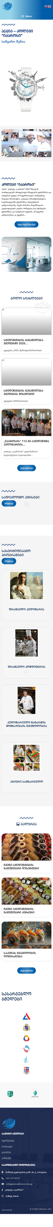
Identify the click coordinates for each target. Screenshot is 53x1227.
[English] (46, 6)
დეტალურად (26, 468)
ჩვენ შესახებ (8, 1140)
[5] (26, 1059)
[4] (26, 1048)
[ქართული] (49, 6)
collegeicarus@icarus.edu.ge (19, 1184)
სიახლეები (7, 1146)
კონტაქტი (6, 1158)
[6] (26, 1070)
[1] (26, 1016)
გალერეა (6, 1152)
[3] (26, 1038)
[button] (26, 16)
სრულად (9, 503)
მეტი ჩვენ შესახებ (26, 224)
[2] (26, 1027)
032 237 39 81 (13, 1178)
